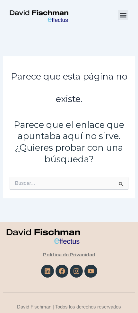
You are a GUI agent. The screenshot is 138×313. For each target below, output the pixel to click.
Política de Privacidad (69, 254)
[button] (123, 15)
